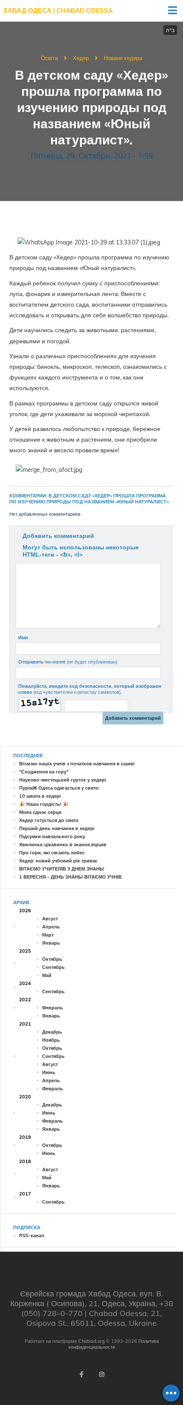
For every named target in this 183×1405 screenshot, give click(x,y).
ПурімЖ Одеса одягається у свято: (59, 788)
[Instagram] (102, 1374)
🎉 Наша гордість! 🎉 (44, 804)
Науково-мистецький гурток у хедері (62, 780)
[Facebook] (81, 1374)
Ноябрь (51, 1040)
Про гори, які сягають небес (52, 853)
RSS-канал (31, 1235)
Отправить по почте (67, 662)
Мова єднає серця (40, 812)
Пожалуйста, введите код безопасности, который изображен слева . (89, 689)
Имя (23, 638)
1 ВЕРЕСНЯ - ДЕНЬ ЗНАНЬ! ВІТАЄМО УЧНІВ (70, 877)
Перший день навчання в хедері (56, 828)
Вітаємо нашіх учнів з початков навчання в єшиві (76, 764)
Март (48, 935)
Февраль (52, 1008)
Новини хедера (123, 58)
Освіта (49, 58)
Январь (51, 943)
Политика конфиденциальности (114, 1344)
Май (46, 975)
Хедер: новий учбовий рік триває (58, 861)
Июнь (48, 1072)
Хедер (81, 58)
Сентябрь (53, 967)
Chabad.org (91, 1341)
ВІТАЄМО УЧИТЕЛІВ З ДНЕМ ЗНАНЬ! (61, 869)
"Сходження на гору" (44, 772)
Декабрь (52, 1032)
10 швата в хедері (40, 796)
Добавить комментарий (58, 535)
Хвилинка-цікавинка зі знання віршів (62, 845)
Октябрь (52, 959)
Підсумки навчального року (52, 836)
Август (50, 919)
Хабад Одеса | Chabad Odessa (58, 10)
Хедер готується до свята (48, 820)
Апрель (51, 927)
